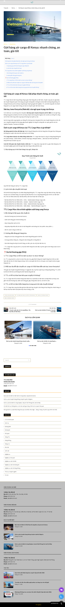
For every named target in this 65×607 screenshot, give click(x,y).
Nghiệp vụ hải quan (10, 457)
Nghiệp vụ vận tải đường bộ (12, 464)
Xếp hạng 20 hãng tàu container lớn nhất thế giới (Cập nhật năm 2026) (33, 592)
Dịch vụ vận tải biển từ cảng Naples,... (47, 341)
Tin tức (6, 475)
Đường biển (8, 426)
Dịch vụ (13, 8)
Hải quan (7, 433)
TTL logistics (38, 604)
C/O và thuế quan (9, 419)
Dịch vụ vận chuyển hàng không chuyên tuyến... (18, 341)
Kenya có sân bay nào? (43, 295)
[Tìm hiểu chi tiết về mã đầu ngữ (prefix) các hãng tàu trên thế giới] (8, 585)
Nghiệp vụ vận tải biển (10, 461)
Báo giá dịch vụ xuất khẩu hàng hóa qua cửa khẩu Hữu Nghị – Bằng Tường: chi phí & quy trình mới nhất (30, 409)
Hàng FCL (7, 437)
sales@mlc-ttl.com (12, 385)
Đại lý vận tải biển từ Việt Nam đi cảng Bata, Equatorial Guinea (20, 396)
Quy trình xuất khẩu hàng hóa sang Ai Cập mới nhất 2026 (29, 572)
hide (12, 58)
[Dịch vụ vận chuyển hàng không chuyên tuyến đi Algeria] (18, 330)
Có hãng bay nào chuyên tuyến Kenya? (26, 295)
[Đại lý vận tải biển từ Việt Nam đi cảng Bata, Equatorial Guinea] (8, 527)
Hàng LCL (7, 444)
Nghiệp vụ (7, 454)
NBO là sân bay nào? (9, 298)
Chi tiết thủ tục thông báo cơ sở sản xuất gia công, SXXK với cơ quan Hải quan (24, 406)
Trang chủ (6, 8)
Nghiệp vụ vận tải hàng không (12, 468)
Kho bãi (7, 447)
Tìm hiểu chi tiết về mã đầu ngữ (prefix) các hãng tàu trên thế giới (32, 582)
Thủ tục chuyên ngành (10, 471)
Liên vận (7, 451)
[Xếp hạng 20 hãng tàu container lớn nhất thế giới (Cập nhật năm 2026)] (8, 594)
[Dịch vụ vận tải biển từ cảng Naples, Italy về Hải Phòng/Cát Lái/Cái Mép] (46, 330)
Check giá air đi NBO (9, 295)
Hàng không (12, 44)
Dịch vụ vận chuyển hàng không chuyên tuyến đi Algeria (18, 399)
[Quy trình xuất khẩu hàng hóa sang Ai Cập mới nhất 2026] (8, 575)
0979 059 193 (11, 496)
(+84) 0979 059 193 (9, 383)
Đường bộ (7, 430)
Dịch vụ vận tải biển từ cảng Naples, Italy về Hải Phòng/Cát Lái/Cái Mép (22, 402)
